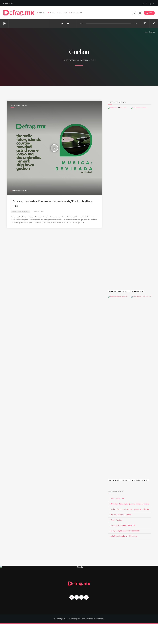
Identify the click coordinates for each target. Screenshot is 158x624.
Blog (52, 13)
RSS (149, 12)
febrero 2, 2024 (37, 212)
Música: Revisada (19, 105)
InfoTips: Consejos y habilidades (123, 536)
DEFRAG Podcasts (20, 212)
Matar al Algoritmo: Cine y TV (122, 525)
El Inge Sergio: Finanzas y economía (125, 531)
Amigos (63, 13)
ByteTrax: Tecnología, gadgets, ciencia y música (129, 504)
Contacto (8, 3)
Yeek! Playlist (116, 520)
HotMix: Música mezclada (120, 515)
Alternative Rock (20, 190)
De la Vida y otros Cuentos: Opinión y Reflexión (129, 509)
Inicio (42, 13)
